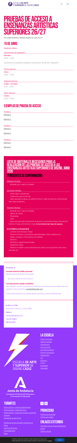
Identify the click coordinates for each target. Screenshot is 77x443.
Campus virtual (45, 431)
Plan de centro (45, 347)
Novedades (44, 365)
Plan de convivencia (47, 352)
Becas (6, 433)
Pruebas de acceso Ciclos (12, 418)
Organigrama (45, 344)
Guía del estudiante (47, 350)
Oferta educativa (46, 342)
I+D (41, 358)
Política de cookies (46, 417)
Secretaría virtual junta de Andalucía (53, 426)
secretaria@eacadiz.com (34, 289)
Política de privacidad (47, 414)
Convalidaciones (9, 431)
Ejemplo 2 (7, 119)
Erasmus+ (43, 360)
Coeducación (44, 355)
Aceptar (60, 440)
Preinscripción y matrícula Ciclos (15, 410)
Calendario (44, 368)
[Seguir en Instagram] (46, 403)
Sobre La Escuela (46, 339)
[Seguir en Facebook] (42, 403)
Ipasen (42, 428)
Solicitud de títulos (10, 428)
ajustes (50, 440)
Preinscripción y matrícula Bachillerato (17, 407)
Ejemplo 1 (7, 115)
